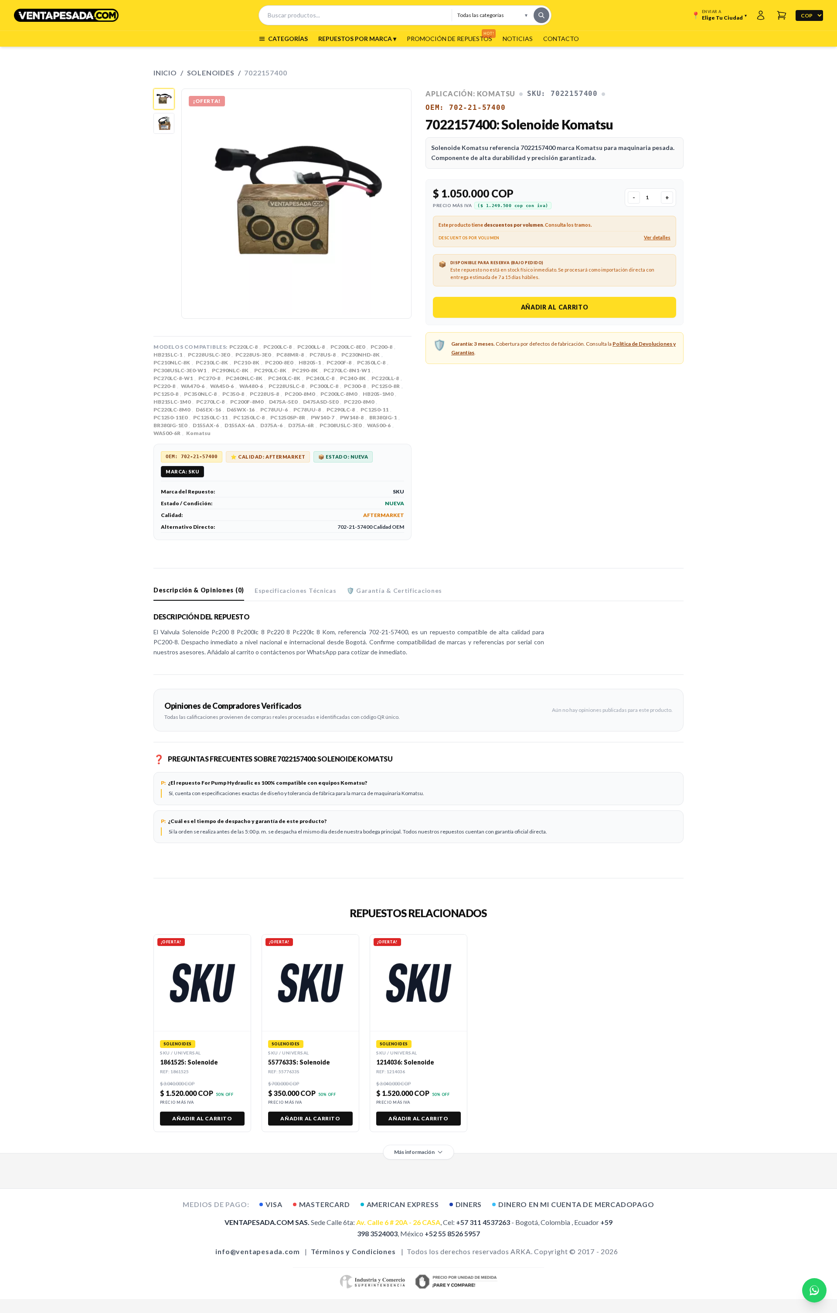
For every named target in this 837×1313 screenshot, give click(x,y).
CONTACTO (561, 38)
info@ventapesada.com (257, 1251)
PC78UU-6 (274, 409)
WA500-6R (166, 433)
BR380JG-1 (383, 417)
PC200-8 (381, 347)
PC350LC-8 (371, 362)
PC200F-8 (339, 362)
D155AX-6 (206, 425)
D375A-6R (301, 425)
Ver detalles (657, 237)
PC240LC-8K (284, 378)
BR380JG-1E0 (170, 425)
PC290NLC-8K (230, 370)
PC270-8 (209, 378)
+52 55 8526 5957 (452, 1233)
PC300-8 (355, 386)
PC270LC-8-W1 (173, 378)
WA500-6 (379, 425)
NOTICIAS (518, 38)
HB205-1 (310, 362)
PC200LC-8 (277, 347)
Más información (414, 1152)
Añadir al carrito (555, 307)
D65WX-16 (241, 409)
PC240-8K (353, 378)
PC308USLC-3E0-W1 (179, 370)
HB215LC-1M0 (172, 401)
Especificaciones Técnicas (296, 590)
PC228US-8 (264, 394)
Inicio (165, 72)
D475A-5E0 (283, 401)
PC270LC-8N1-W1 (346, 370)
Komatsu (198, 433)
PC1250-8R (385, 386)
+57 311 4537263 (483, 1222)
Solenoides (211, 72)
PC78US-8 (323, 354)
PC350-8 (233, 394)
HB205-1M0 (378, 394)
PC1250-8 (165, 394)
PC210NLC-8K (171, 362)
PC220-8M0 (359, 401)
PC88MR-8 (290, 354)
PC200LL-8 (311, 347)
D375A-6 (271, 425)
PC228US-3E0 (253, 354)
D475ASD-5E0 (320, 401)
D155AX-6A (240, 425)
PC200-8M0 (300, 394)
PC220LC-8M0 (171, 409)
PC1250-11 (374, 409)
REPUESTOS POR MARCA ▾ (357, 38)
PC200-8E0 (279, 362)
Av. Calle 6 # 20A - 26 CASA (398, 1222)
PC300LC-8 (324, 386)
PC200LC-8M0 (338, 394)
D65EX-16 (208, 409)
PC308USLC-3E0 (340, 425)
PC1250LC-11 (210, 417)
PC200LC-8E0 (347, 347)
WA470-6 (192, 386)
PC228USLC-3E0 (209, 354)
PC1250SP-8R (287, 417)
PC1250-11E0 (170, 417)
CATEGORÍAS (288, 38)
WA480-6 (251, 386)
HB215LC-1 (167, 354)
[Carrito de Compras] (782, 15)
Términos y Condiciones (353, 1251)
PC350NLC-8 (200, 394)
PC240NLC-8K (244, 378)
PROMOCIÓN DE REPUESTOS (449, 38)
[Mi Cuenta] (761, 15)
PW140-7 (322, 417)
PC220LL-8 (385, 378)
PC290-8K (305, 370)
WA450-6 (222, 386)
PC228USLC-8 (286, 386)
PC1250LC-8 (249, 417)
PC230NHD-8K (360, 354)
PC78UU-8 (307, 409)
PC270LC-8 (210, 401)
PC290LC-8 (341, 409)
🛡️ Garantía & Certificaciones (394, 590)
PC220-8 (164, 386)
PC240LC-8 (320, 378)
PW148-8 (352, 417)
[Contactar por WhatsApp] (814, 1290)
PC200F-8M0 (246, 401)
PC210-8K (246, 362)
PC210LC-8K (212, 362)
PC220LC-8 (243, 347)
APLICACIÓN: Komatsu (470, 93)
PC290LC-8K (270, 370)
